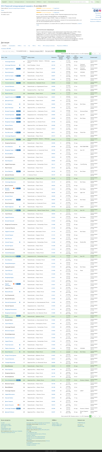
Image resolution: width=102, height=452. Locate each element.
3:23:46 (53, 408)
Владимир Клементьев (10, 313)
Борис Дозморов (9, 72)
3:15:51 (53, 288)
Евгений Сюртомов (10, 337)
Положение (98, 15)
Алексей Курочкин (9, 114)
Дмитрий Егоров (9, 100)
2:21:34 (53, 65)
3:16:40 (53, 298)
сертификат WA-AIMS (6, 48)
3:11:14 (53, 231)
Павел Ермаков (9, 369)
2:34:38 (53, 93)
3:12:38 (53, 245)
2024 (40, 429)
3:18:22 (53, 320)
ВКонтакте (14, 431)
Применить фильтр (60, 51)
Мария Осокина (9, 93)
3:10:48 (53, 224)
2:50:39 (53, 118)
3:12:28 (53, 242)
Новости (11, 1)
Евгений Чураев (9, 245)
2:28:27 (53, 75)
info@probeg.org (81, 422)
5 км (25, 45)
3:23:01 (53, 397)
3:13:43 (53, 256)
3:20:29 (53, 362)
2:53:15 (53, 136)
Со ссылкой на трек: (22, 51)
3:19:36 (53, 337)
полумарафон (12, 45)
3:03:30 (53, 192)
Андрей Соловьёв (9, 231)
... (97, 53)
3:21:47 (53, 376)
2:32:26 (53, 90)
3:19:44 (53, 344)
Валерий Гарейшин (10, 111)
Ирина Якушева (9, 351)
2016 (28, 431)
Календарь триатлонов (32, 427)
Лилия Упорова (9, 210)
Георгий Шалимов (9, 359)
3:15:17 (53, 277)
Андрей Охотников (7, 284)
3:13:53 (53, 259)
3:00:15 (53, 157)
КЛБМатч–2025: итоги (57, 424)
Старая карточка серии (95, 19)
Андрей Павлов (9, 341)
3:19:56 (53, 351)
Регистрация (98, 13)
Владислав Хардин (10, 118)
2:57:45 (53, 150)
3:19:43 (53, 341)
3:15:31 (53, 281)
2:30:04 (53, 82)
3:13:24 (53, 252)
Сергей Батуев (8, 270)
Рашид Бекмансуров (10, 263)
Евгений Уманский (9, 221)
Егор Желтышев (9, 132)
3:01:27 (53, 175)
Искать (92, 1)
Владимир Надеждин (10, 90)
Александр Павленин (10, 65)
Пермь (2, 10)
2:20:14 (53, 61)
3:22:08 (53, 390)
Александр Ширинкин (10, 182)
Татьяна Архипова (9, 82)
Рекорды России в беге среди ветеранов (36, 436)
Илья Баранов (8, 259)
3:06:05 (53, 203)
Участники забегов (30, 1)
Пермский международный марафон (16, 8)
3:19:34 (53, 334)
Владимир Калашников (11, 309)
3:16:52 (53, 302)
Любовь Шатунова (9, 256)
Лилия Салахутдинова (9, 316)
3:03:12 (53, 189)
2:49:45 (53, 114)
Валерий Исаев (9, 196)
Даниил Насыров (9, 405)
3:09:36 (53, 213)
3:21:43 (53, 369)
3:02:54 (53, 185)
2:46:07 (53, 100)
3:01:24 (53, 171)
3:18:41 (53, 323)
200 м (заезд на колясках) (49, 45)
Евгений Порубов (7, 189)
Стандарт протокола (31, 445)
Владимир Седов (9, 150)
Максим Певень (9, 125)
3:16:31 (53, 295)
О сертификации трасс (32, 432)
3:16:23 (53, 291)
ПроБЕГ (4, 2)
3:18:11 (53, 316)
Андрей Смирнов (9, 68)
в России (48, 440)
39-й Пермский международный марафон (17, 6)
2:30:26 (53, 86)
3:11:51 (53, 235)
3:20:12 (53, 359)
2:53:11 (53, 132)
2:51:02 (53, 121)
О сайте (3, 422)
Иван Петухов (8, 238)
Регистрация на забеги (6, 425)
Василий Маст (8, 199)
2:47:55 (53, 107)
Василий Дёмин (9, 153)
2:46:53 (53, 104)
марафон (4, 45)
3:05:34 (53, 199)
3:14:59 (53, 274)
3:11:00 (53, 228)
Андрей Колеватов (9, 97)
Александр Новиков (10, 61)
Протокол (97, 17)
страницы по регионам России (8, 432)
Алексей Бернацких (10, 252)
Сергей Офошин (9, 323)
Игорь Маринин (9, 171)
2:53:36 (53, 139)
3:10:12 (53, 217)
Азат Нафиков (8, 104)
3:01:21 (53, 167)
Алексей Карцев (9, 235)
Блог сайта (3, 427)
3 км (29, 45)
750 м (39, 45)
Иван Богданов (8, 160)
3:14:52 (53, 270)
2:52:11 (53, 128)
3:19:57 (53, 355)
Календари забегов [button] (19, 1)
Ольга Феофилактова (10, 380)
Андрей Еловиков (9, 217)
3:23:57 (53, 412)
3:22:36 (53, 394)
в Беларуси (30, 442)
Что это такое (55, 422)
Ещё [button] (45, 1)
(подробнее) (56, 8)
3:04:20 (53, 196)
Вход (98, 1)
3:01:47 (53, 182)
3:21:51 (53, 380)
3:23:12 (53, 405)
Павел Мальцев (9, 274)
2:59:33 (53, 153)
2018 (45, 429)
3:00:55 (53, 160)
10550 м (19, 45)
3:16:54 (53, 305)
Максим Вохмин (9, 291)
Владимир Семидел (10, 121)
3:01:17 (53, 164)
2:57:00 (53, 146)
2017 (48, 429)
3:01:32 (53, 178)
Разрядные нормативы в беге (33, 443)
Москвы (40, 424)
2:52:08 (53, 125)
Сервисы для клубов (5, 424)
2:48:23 (53, 111)
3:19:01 (53, 327)
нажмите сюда (81, 426)
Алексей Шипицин (9, 86)
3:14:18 (53, 263)
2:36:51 (53, 97)
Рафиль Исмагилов (10, 348)
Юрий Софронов (9, 206)
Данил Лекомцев (9, 107)
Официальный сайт (96, 8)
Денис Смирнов (9, 401)
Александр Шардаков (10, 136)
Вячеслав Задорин (9, 330)
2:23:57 (53, 68)
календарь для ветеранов (44, 422)
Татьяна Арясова (9, 139)
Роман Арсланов (9, 344)
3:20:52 (53, 366)
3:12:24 (53, 238)
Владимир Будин (9, 277)
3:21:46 (53, 373)
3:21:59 (53, 387)
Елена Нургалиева (9, 178)
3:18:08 (53, 313)
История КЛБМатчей (56, 425)
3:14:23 (53, 267)
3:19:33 (53, 330)
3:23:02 (53, 401)
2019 (43, 429)
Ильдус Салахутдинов (10, 355)
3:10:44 (53, 221)
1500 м (34, 45)
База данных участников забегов (34, 428)
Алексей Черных (9, 242)
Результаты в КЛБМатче (95, 21)
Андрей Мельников (10, 394)
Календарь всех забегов (32, 422)
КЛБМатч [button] (39, 1)
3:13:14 (53, 249)
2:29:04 (53, 79)
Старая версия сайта (6, 429)
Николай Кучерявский (10, 302)
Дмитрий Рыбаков (9, 412)
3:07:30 (53, 206)
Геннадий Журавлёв (10, 362)
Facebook (20, 431)
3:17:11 (53, 309)
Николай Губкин (9, 397)
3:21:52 (53, 383)
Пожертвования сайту (6, 428)
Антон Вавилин (9, 146)
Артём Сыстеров (9, 75)
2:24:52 (53, 72)
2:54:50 (53, 143)
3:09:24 (53, 210)
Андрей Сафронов (9, 79)
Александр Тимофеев (10, 408)
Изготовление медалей (53, 1)
